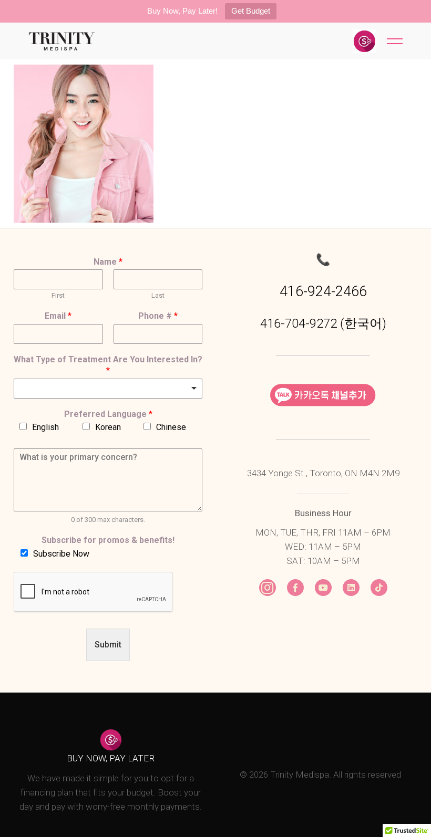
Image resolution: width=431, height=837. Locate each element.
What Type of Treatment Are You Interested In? (108, 364)
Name (108, 262)
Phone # (158, 316)
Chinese (171, 427)
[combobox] (108, 389)
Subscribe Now (61, 554)
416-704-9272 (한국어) (323, 323)
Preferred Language (108, 414)
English (45, 427)
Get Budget (250, 10)
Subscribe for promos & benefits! (108, 540)
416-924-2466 (323, 291)
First (58, 295)
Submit (108, 645)
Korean (108, 427)
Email (58, 316)
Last (158, 295)
